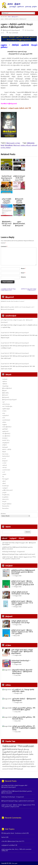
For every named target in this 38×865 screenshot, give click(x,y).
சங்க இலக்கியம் (6, 433)
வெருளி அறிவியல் (6, 504)
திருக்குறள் (5, 447)
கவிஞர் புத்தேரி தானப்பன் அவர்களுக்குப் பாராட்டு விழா (20, 592)
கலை (3, 417)
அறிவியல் (4, 383)
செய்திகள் (4, 438)
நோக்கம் (4, 837)
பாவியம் (4, 474)
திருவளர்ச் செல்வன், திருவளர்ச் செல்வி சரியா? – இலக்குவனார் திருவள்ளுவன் (22, 671)
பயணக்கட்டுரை (6, 470)
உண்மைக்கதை (6, 404)
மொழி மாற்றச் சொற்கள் (22, 762)
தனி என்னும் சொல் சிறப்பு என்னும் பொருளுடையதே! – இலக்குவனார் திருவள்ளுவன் (22, 651)
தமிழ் (13, 757)
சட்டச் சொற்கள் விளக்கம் (16, 764)
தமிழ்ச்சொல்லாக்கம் (21, 757)
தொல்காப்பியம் (6, 456)
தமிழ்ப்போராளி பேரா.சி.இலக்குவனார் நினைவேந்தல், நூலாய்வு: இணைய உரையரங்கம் (23, 571)
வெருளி (4, 501)
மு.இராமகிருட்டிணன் (7, 490)
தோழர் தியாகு (14, 766)
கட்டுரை (17, 143)
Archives (3, 513)
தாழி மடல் (28, 752)
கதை (3, 413)
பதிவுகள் (4, 538)
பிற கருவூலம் (5, 479)
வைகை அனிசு (28, 754)
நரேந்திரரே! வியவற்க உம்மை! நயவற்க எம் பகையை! (12, 301)
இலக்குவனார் (15, 16)
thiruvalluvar (9, 145)
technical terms (29, 764)
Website (23, 277)
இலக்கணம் (5, 395)
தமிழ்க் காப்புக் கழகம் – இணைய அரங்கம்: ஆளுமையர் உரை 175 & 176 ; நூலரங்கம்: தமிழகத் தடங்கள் (18, 557)
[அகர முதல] (19, 7)
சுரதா (28, 766)
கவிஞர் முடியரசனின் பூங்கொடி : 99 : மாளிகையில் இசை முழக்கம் (24, 708)
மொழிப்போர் (5, 497)
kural (2, 145)
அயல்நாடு (4, 379)
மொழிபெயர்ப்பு (5, 494)
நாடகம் (4, 458)
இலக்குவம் (16, 145)
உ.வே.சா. (32, 762)
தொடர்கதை (5, 454)
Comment (4, 246)
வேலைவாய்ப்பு (5, 506)
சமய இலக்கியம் (6, 436)
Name (23, 268)
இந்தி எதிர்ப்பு (5, 393)
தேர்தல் (4, 451)
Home (9, 16)
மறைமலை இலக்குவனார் (23, 759)
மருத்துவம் (5, 488)
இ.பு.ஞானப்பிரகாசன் (8, 759)
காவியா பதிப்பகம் (26, 145)
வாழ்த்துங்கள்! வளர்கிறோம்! (8, 845)
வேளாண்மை (5, 508)
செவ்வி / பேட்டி (6, 440)
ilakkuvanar (30, 143)
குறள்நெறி (4, 429)
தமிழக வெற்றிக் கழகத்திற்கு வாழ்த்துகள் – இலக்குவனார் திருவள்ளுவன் (6, 202)
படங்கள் (4, 463)
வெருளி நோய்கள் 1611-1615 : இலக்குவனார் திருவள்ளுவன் (15, 342)
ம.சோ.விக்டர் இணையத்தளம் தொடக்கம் (12, 841)
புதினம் (4, 481)
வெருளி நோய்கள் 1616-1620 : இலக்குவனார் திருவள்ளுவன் (15, 332)
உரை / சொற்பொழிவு (7, 406)
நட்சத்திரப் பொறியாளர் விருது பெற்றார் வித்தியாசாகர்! (8, 289)
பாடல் (3, 472)
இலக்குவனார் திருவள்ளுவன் (11, 30)
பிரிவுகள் (21, 538)
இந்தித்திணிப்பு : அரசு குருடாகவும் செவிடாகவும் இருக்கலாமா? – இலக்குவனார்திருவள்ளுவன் (9, 225)
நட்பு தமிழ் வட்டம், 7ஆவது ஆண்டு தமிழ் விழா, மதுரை (23, 690)
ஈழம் (3, 402)
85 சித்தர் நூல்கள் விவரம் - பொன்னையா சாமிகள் (14, 833)
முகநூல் (4, 492)
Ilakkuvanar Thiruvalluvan (18, 746)
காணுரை (4, 424)
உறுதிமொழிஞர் (6, 408)
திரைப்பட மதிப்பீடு (6, 449)
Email (23, 273)
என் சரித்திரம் (23, 766)
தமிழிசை (4, 445)
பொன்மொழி (5, 485)
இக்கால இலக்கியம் (7, 388)
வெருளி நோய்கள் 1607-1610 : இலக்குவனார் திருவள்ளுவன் (15, 353)
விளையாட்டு (5, 499)
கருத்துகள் (13, 538)
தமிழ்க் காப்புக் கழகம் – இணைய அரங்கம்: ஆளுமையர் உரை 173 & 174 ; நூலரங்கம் (22, 602)
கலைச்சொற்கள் (6, 420)
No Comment (13, 33)
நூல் (4, 749)
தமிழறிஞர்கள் (5, 442)
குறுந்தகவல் (5, 431)
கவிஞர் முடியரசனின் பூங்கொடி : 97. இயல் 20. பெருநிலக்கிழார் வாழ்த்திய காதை (24, 727)
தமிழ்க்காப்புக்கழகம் (8, 762)
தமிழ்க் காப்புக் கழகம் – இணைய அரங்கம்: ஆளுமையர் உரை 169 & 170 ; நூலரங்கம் (22, 631)
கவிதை (4, 422)
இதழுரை (4, 390)
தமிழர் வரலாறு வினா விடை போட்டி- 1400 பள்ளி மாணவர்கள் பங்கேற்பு (16, 849)
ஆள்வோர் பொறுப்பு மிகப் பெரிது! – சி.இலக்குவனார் (28, 289)
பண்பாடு (4, 467)
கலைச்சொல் (6, 766)
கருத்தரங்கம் (5, 415)
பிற (3, 476)
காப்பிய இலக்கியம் (6, 427)
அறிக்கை (4, 381)
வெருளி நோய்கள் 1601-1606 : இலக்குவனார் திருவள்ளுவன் (15, 363)
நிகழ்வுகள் (5, 461)
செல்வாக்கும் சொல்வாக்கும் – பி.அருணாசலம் (13, 551)
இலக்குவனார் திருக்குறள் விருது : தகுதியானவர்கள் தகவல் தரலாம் (18, 554)
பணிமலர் (4, 465)
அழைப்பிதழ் (5, 386)
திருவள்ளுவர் (6, 757)
